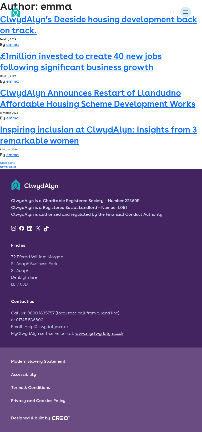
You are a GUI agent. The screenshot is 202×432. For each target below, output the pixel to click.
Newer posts (8, 166)
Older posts (7, 162)
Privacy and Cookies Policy (38, 400)
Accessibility (23, 374)
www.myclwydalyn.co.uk (99, 333)
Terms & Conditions (30, 387)
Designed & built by (30, 417)
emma (12, 44)
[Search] (172, 12)
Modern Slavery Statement (38, 361)
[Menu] (185, 12)
